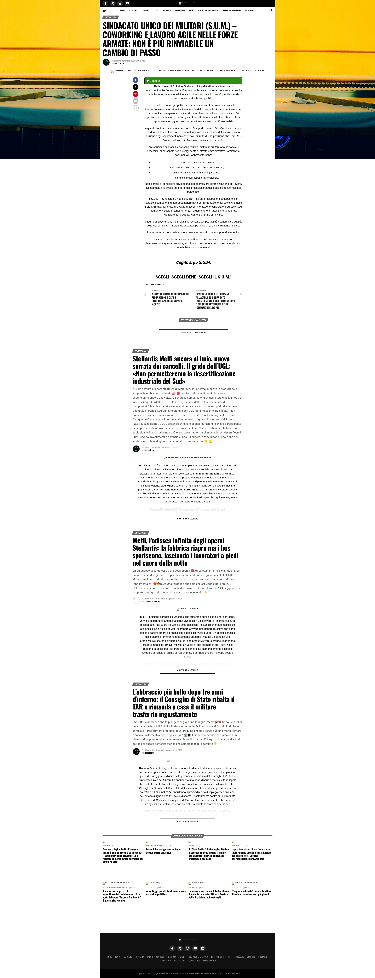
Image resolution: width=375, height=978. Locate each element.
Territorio (180, 10)
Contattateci (194, 960)
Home (122, 10)
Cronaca (167, 10)
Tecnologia (250, 10)
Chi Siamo (166, 960)
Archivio (251, 956)
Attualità (146, 10)
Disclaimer (263, 956)
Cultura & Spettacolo (208, 10)
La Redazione (179, 960)
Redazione (119, 63)
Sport (191, 10)
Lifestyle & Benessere (231, 10)
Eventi (156, 10)
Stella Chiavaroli (152, 601)
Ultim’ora (133, 10)
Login (117, 956)
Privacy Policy (209, 960)
